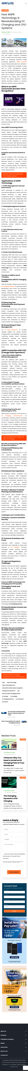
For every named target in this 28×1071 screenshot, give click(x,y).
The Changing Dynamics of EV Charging (11, 798)
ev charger (5, 696)
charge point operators (8, 690)
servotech (5, 701)
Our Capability (12, 1064)
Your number (6, 899)
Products (3, 1035)
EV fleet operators (11, 330)
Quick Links (4, 1047)
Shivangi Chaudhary (12, 792)
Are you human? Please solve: (11, 862)
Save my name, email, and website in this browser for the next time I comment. (14, 856)
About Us (3, 1031)
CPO (18, 690)
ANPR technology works (8, 685)
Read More (14, 744)
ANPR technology (11, 682)
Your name (6, 890)
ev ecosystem (20, 699)
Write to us (4, 1051)
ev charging (13, 696)
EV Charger (5, 10)
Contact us (4, 1055)
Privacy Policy (18, 1062)
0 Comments (6, 34)
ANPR (3, 682)
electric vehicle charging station (11, 693)
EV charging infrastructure (12, 416)
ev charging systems (8, 699)
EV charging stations (8, 286)
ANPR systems (22, 62)
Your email (6, 894)
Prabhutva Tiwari (17, 32)
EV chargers (15, 547)
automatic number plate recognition (12, 688)
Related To (6, 904)
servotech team (11, 754)
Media (3, 1043)
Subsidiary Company (7, 1039)
